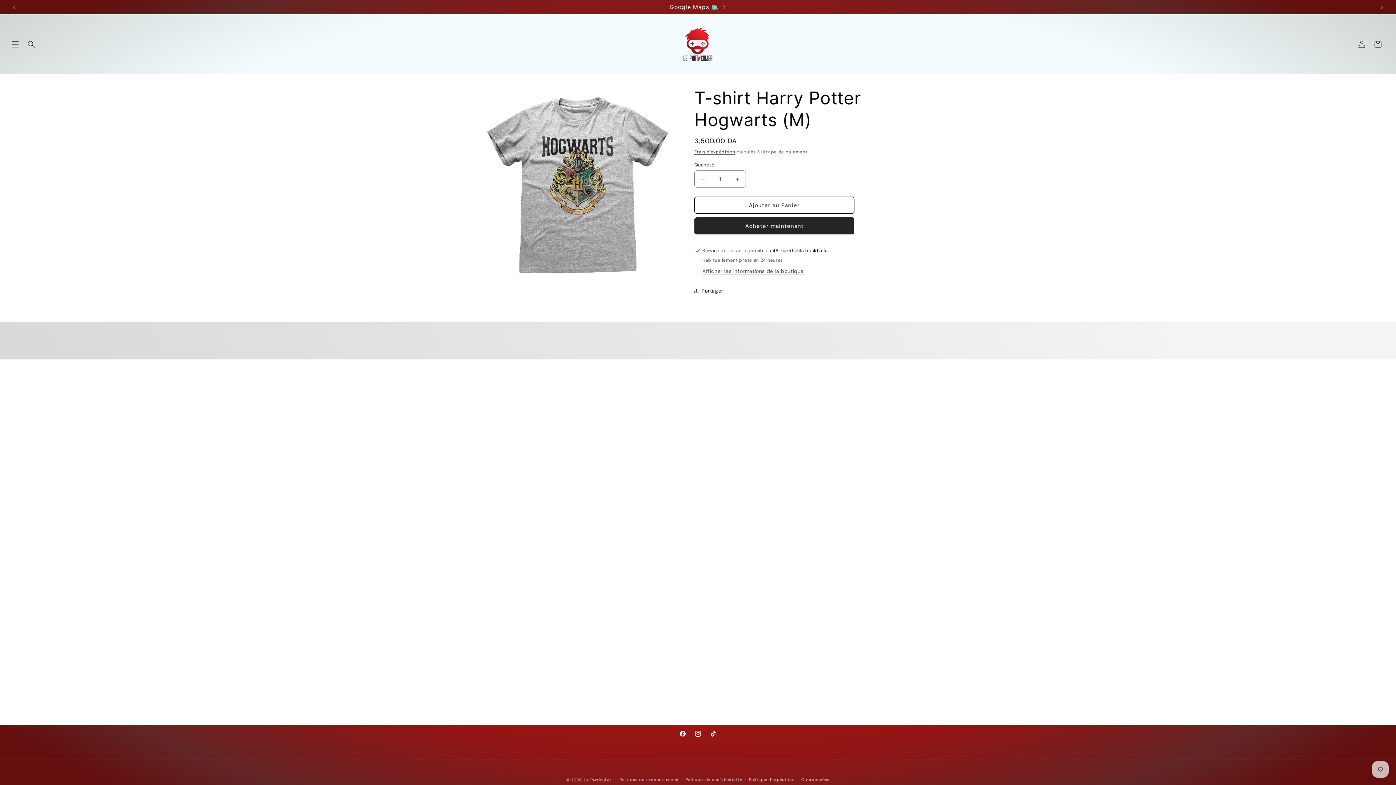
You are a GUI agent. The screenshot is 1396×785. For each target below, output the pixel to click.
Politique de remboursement (649, 779)
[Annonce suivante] (1382, 7)
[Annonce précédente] (14, 7)
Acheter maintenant (774, 226)
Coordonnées (815, 779)
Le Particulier (597, 779)
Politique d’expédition (771, 779)
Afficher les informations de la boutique (753, 271)
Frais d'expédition (714, 152)
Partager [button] (712, 290)
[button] (15, 44)
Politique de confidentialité (714, 779)
